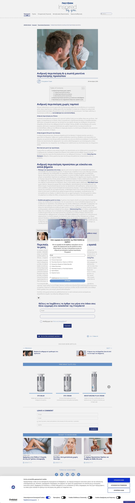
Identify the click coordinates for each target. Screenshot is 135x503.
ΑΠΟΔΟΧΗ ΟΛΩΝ (119, 480)
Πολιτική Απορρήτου (63, 278)
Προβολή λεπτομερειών (30, 500)
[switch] (63, 497)
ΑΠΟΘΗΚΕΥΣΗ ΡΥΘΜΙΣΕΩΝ (119, 485)
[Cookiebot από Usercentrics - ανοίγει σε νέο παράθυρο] (13, 500)
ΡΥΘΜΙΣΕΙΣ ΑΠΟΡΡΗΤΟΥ (129, 502)
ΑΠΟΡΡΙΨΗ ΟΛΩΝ (119, 490)
